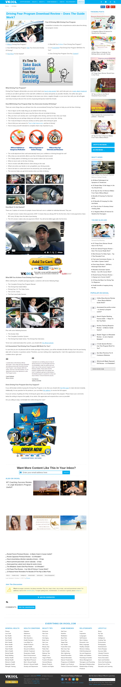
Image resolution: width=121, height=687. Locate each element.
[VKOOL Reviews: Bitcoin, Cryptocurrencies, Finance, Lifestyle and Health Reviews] (12, 2)
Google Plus (36, 683)
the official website (48, 343)
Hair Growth (46, 651)
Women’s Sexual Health (31, 664)
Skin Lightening (65, 653)
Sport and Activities (103, 660)
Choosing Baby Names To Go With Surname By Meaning (102, 239)
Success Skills (102, 651)
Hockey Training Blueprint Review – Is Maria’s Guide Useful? (105, 328)
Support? (75, 53)
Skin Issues (27, 636)
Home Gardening (103, 655)
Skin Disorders (28, 638)
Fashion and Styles (48, 666)
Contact (81, 682)
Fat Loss (45, 636)
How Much (10, 54)
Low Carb (8, 633)
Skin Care (45, 644)
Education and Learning (105, 666)
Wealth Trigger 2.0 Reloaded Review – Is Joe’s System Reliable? (106, 337)
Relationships (70, 2)
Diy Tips (100, 633)
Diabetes (26, 631)
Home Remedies (52, 2)
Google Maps (36, 681)
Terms (90, 684)
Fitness (7, 631)
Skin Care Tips (65, 649)
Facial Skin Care (66, 646)
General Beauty (47, 662)
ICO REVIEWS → (99, 150)
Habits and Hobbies (85, 655)
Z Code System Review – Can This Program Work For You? (106, 346)
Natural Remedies (66, 657)
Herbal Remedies (66, 655)
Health (34, 2)
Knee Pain (64, 640)
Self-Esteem (40, 575)
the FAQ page (64, 388)
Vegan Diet (64, 642)
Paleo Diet (45, 649)
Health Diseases (29, 640)
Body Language (84, 644)
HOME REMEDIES (67, 628)
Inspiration (83, 633)
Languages (83, 636)
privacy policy (97, 684)
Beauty (41, 2)
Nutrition (63, 633)
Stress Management (49, 575)
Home (7, 6)
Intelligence (23, 575)
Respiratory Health (29, 653)
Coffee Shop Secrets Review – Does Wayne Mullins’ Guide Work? (106, 300)
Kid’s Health (8, 642)
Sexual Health (28, 646)
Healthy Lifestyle (84, 646)
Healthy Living (15, 575)
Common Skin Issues (30, 657)
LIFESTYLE (102, 628)
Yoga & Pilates (46, 657)
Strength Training (10, 666)
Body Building (9, 655)
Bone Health (9, 644)
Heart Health (9, 649)
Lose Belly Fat (28, 642)
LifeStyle (81, 2)
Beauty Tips (45, 646)
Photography (102, 644)
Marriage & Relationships (87, 664)
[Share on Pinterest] (108, 7)
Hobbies (100, 636)
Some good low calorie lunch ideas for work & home (24, 564)
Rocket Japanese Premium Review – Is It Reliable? (24, 556)
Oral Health (8, 640)
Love (81, 631)
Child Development (85, 651)
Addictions (27, 633)
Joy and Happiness (85, 653)
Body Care (45, 640)
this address (47, 390)
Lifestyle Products (103, 653)
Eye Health (8, 638)
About (63, 682)
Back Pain (64, 638)
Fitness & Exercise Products (69, 666)
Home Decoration (103, 657)
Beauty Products (47, 664)
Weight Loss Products (67, 664)
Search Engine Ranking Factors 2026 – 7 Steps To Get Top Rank (105, 318)
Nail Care (64, 631)
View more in (97, 369)
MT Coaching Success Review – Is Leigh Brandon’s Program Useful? (19, 484)
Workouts (45, 631)
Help (28, 48)
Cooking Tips (102, 640)
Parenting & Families (86, 657)
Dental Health (9, 653)
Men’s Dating (83, 640)
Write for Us (75, 682)
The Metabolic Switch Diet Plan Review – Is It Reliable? (25, 566)
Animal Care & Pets (104, 664)
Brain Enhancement (30, 655)
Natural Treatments (67, 660)
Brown (28, 578)
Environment (102, 642)
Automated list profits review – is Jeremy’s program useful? (106, 309)
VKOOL (39, 675)
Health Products (28, 644)
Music (100, 631)
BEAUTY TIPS (47, 628)
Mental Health (31, 575)
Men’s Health (9, 651)
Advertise (68, 682)
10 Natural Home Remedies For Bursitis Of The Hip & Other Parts (29, 571)
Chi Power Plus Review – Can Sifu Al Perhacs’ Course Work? (27, 569)
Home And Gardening (104, 662)
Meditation (64, 636)
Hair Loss (45, 642)
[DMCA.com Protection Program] (11, 682)
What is (9, 44)
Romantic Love (84, 642)
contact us (78, 590)
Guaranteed (55, 47)
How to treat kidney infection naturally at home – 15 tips (25, 559)
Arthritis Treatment (29, 651)
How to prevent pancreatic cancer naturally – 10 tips (24, 561)
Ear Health (8, 636)
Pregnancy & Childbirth (68, 662)
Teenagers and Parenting (87, 662)
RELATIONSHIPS (86, 628)
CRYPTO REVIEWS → (101, 144)
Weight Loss (46, 655)
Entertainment (102, 646)
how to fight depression (36, 123)
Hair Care (45, 633)
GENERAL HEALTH (12, 628)
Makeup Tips (46, 653)
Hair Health (64, 644)
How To (61, 2)
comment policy (30, 590)
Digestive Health (10, 664)
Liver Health (8, 646)
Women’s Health (10, 662)
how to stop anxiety (50, 91)
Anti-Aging (45, 638)
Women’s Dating (84, 649)
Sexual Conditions (29, 649)
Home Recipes (102, 649)
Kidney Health (9, 657)
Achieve (60, 44)
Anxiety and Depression (31, 666)
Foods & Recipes (47, 660)
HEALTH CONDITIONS (32, 628)
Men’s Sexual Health (30, 662)
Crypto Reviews (25, 2)
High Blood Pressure (30, 660)
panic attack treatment (80, 91)
